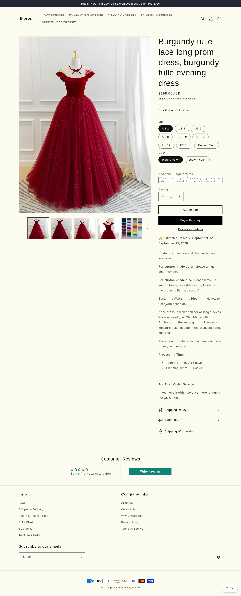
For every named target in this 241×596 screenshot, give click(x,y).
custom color (197, 159)
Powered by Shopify (129, 588)
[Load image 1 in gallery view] (38, 228)
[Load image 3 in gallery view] (85, 228)
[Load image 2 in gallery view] (61, 228)
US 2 (165, 128)
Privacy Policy (130, 522)
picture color (170, 159)
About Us (127, 502)
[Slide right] (147, 228)
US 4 (182, 128)
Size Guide (165, 110)
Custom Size (206, 145)
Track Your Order (29, 535)
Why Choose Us (131, 515)
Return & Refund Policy (33, 515)
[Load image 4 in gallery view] (108, 228)
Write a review (150, 471)
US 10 (183, 136)
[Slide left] (22, 228)
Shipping (163, 99)
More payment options (190, 229)
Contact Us (128, 509)
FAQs (22, 502)
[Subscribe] (81, 556)
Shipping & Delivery (31, 509)
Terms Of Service (132, 528)
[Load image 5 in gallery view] (131, 228)
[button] (203, 18)
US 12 (200, 136)
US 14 (166, 145)
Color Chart (183, 110)
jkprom (114, 588)
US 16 (184, 145)
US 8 (165, 136)
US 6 (198, 128)
